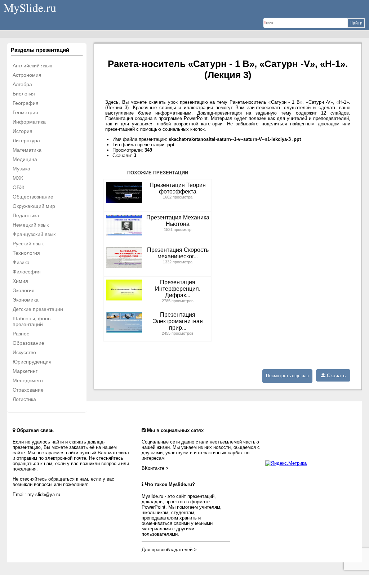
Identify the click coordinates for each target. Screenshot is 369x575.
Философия (27, 272)
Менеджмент (28, 380)
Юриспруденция (32, 362)
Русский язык (28, 243)
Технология (26, 253)
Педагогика (26, 215)
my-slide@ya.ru (43, 494)
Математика (27, 150)
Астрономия (27, 75)
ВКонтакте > (155, 468)
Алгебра (22, 84)
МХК (18, 178)
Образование (28, 343)
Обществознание (33, 197)
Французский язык (34, 234)
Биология (24, 94)
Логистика (24, 399)
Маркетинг (25, 371)
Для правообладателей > (169, 549)
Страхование (28, 390)
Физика (21, 262)
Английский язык (32, 65)
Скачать (335, 375)
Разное (21, 333)
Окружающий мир (34, 206)
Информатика (29, 122)
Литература (26, 140)
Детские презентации (38, 309)
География (26, 103)
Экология (24, 290)
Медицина (25, 159)
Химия (20, 281)
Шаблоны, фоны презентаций (32, 321)
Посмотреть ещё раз (287, 375)
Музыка (21, 168)
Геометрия (25, 112)
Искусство (24, 352)
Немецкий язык (31, 225)
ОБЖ (19, 187)
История (22, 131)
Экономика (26, 300)
